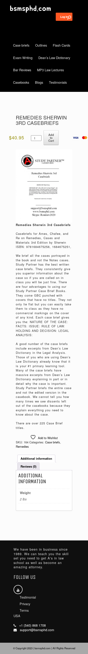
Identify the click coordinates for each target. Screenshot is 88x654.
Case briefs (21, 45)
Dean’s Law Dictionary (54, 57)
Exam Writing (22, 57)
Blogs (39, 82)
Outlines (41, 45)
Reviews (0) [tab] (28, 466)
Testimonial (28, 597)
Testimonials (58, 82)
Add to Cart (51, 138)
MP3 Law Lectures (50, 69)
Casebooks (21, 82)
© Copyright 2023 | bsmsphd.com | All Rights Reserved (44, 648)
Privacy (25, 604)
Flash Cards (61, 45)
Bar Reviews (22, 69)
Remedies (22, 446)
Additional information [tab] (36, 458)
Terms (24, 610)
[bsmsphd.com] (44, 9)
